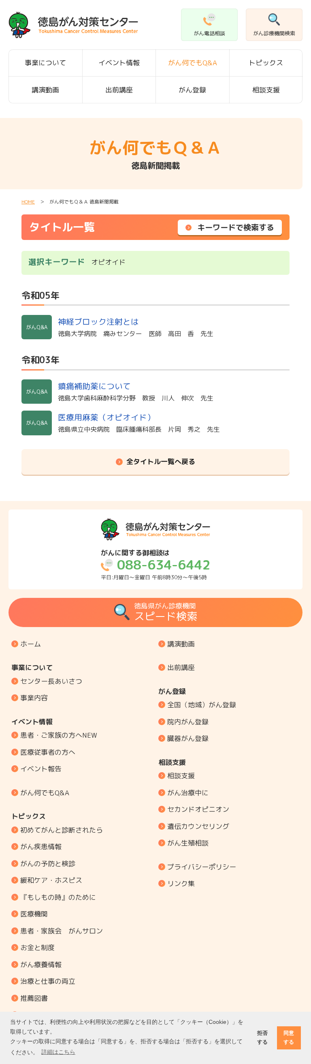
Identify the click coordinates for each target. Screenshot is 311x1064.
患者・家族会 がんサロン (61, 931)
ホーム (30, 644)
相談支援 (266, 89)
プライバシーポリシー (201, 866)
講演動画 (45, 89)
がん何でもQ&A (192, 62)
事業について (45, 62)
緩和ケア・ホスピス (51, 880)
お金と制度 (37, 947)
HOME (28, 201)
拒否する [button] (262, 1037)
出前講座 (119, 89)
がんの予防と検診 (47, 863)
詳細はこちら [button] (58, 1052)
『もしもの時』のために (58, 897)
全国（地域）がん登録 (201, 704)
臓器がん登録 (188, 738)
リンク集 (181, 883)
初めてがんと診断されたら (61, 830)
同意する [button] (288, 1037)
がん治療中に (188, 792)
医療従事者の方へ (47, 752)
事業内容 (34, 697)
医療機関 (34, 913)
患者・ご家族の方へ (58, 735)
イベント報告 (41, 768)
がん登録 (192, 89)
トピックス (266, 62)
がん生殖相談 (188, 843)
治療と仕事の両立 (47, 981)
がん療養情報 (41, 964)
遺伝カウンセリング (198, 826)
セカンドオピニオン (198, 809)
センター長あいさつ (51, 681)
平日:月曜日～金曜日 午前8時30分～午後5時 (155, 565)
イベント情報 (119, 62)
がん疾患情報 (41, 846)
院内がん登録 (188, 721)
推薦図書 (34, 998)
